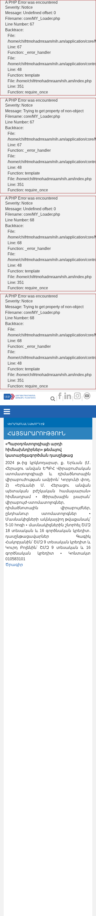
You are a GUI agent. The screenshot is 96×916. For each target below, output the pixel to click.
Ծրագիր (14, 564)
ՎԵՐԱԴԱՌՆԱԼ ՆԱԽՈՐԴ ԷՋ (25, 423)
